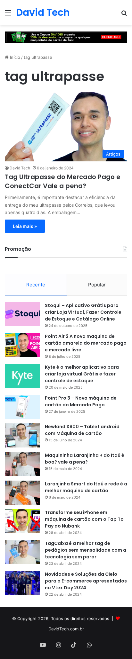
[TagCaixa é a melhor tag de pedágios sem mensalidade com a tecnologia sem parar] (22, 552)
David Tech (20, 168)
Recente (35, 285)
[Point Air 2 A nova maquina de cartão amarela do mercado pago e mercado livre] (22, 345)
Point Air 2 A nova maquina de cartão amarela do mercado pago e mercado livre (86, 343)
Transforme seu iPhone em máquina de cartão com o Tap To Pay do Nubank (84, 519)
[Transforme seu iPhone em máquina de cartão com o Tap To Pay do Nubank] (22, 521)
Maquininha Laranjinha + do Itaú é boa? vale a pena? (84, 458)
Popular (97, 285)
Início (14, 57)
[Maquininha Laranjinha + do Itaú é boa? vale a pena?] (22, 464)
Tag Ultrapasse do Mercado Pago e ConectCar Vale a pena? (62, 181)
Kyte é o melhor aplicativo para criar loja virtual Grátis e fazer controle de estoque (82, 374)
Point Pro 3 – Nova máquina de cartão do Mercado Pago (81, 401)
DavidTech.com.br (66, 628)
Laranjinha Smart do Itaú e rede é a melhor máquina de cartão (86, 487)
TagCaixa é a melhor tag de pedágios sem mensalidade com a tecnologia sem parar (85, 550)
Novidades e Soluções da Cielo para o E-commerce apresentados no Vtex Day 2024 (86, 581)
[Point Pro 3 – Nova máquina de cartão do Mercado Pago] (22, 407)
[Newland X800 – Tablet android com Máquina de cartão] (22, 435)
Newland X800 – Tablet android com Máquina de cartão (82, 430)
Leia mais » (25, 226)
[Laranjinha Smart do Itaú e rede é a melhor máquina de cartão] (22, 493)
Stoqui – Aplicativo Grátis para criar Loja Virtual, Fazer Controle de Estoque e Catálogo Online (83, 312)
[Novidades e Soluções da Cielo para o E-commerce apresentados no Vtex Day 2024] (22, 583)
